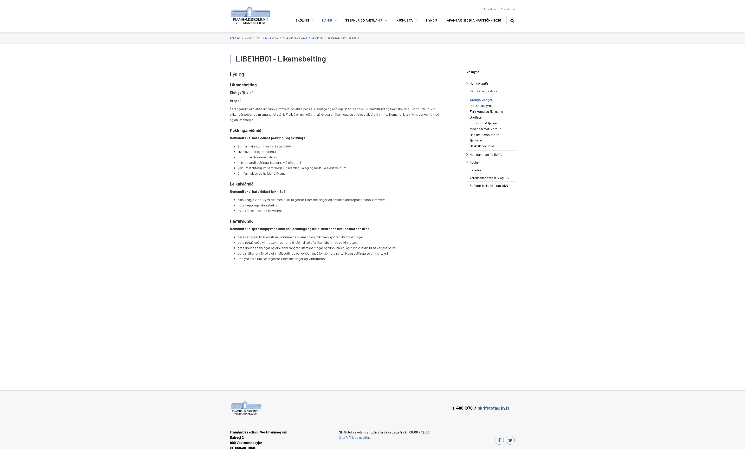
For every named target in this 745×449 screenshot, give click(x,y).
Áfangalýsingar (296, 38)
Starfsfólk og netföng (355, 437)
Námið (248, 38)
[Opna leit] (512, 20)
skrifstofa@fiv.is (493, 407)
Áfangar (317, 38)
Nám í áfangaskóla (268, 38)
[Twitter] (510, 440)
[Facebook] (499, 440)
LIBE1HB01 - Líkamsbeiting (343, 38)
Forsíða (235, 38)
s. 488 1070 (462, 407)
